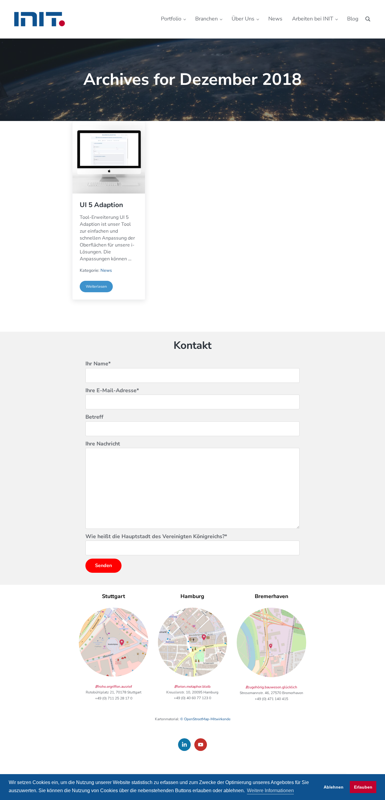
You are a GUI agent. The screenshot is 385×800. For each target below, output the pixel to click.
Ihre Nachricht (102, 443)
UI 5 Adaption (101, 205)
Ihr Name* (98, 363)
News (106, 270)
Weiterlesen (99, 287)
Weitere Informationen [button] (270, 790)
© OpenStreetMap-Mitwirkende (205, 719)
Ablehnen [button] (333, 787)
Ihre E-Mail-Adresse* (112, 390)
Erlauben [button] (363, 787)
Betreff (94, 416)
